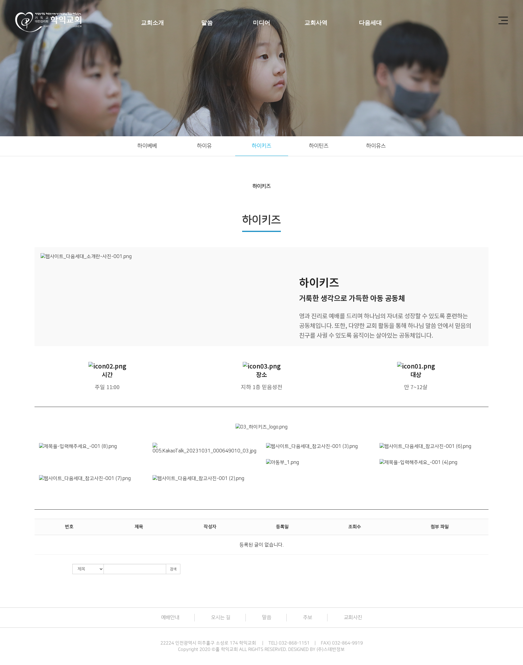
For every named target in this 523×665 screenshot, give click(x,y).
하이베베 (147, 146)
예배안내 (170, 617)
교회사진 (353, 617)
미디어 (261, 22)
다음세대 (370, 22)
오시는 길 (220, 617)
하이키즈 (261, 146)
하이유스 (376, 146)
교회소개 (152, 22)
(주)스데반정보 (331, 649)
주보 (307, 617)
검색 (173, 569)
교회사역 (315, 22)
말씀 (207, 22)
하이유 (204, 146)
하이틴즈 (318, 146)
